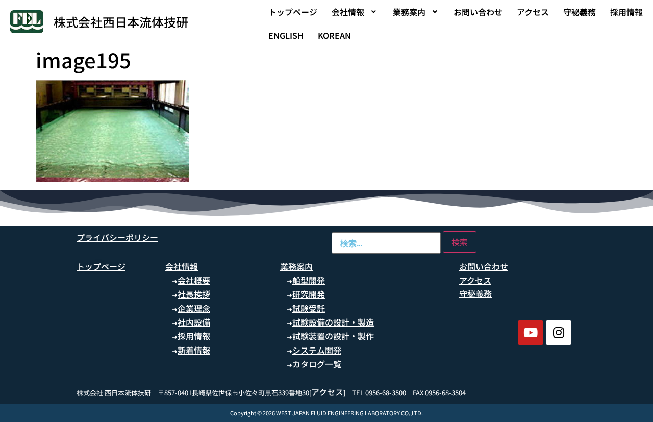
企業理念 (194, 308)
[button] (355, 11)
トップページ (292, 12)
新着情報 (194, 350)
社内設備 (194, 322)
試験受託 (308, 308)
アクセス (533, 12)
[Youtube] (530, 332)
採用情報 (626, 12)
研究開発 (308, 294)
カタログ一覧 (316, 364)
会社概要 (194, 280)
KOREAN (334, 35)
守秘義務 (579, 12)
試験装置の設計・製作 (333, 336)
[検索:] (386, 243)
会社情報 (348, 12)
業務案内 (409, 12)
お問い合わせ (478, 12)
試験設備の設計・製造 (333, 322)
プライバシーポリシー (117, 237)
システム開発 (316, 350)
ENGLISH (286, 35)
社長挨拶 (194, 294)
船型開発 (308, 280)
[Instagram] (558, 332)
